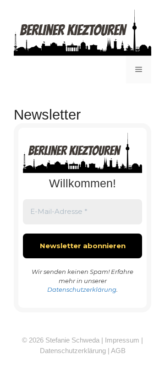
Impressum (122, 340)
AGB (118, 350)
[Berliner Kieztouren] (82, 32)
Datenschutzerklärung (81, 289)
